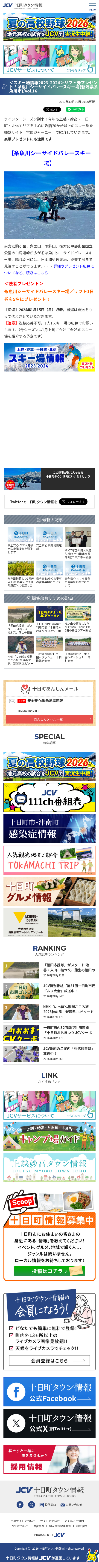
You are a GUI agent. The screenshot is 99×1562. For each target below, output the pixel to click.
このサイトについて (23, 1521)
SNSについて (20, 1526)
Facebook (20, 1504)
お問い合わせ (74, 1504)
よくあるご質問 (74, 1521)
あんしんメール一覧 (48, 719)
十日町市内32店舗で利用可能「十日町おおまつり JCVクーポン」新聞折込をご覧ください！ (67, 1032)
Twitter (31, 1504)
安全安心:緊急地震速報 (45, 700)
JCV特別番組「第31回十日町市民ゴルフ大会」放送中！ (69, 988)
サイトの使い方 (50, 1521)
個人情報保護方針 (60, 1526)
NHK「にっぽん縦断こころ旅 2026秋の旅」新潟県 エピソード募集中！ (68, 1011)
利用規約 (81, 1526)
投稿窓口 (50, 1504)
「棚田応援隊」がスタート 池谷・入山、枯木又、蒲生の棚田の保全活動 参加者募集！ (69, 970)
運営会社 (38, 1526)
